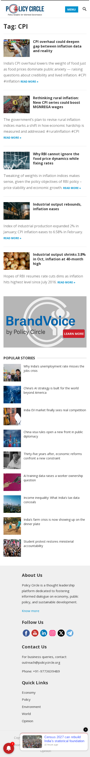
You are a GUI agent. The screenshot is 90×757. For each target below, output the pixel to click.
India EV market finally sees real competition (55, 410)
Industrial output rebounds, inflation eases (57, 206)
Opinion (27, 721)
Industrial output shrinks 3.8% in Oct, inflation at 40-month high (59, 259)
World (26, 713)
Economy (29, 692)
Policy (26, 699)
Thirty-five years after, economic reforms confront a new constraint (53, 456)
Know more (30, 611)
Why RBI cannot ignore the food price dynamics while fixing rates (56, 159)
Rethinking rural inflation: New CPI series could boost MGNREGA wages (56, 102)
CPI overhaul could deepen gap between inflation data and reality (57, 46)
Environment (31, 706)
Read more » (29, 81)
